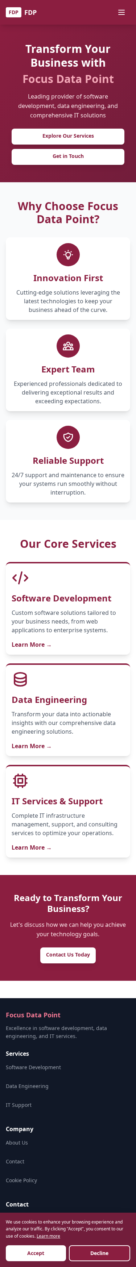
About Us (17, 1142)
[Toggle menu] (122, 12)
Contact (15, 1161)
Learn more (48, 1236)
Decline (99, 1253)
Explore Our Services (68, 135)
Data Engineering (27, 1086)
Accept (35, 1253)
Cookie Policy (21, 1180)
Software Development (33, 1067)
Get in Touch (68, 156)
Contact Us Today (68, 954)
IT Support (19, 1104)
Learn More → (32, 645)
